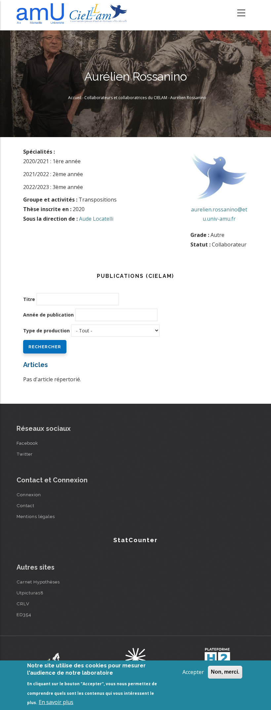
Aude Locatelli (96, 218)
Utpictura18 (30, 592)
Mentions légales (36, 516)
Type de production (46, 330)
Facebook (27, 443)
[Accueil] (74, 13)
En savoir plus (56, 702)
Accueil (74, 97)
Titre (29, 299)
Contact (25, 505)
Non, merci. (225, 672)
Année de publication (48, 315)
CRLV (23, 603)
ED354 (24, 614)
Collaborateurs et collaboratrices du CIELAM (125, 97)
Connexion (29, 494)
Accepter (193, 672)
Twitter (25, 454)
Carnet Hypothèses (38, 581)
